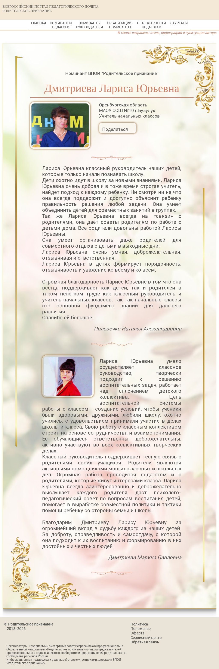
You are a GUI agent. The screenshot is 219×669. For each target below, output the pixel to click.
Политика (139, 624)
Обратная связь (144, 642)
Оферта (137, 633)
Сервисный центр (146, 637)
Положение (140, 628)
